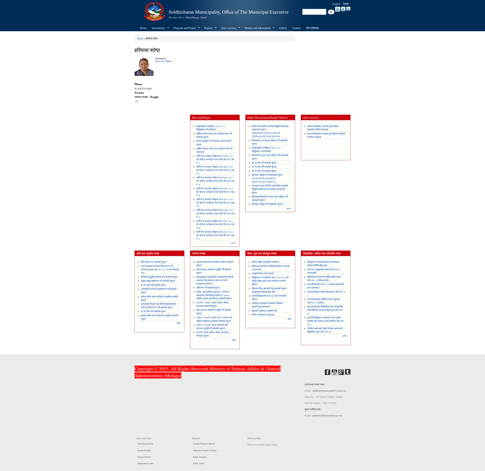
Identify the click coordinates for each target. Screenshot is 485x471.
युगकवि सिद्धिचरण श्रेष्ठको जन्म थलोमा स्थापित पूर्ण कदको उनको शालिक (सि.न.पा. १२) (325, 321)
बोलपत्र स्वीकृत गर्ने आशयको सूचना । (268, 204)
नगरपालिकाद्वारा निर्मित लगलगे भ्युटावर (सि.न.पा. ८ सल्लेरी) (323, 301)
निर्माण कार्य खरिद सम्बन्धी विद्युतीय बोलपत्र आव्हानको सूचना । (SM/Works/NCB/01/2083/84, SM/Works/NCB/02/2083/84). (270, 131)
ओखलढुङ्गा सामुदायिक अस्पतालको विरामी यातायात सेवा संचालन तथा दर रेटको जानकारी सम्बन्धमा (214, 280)
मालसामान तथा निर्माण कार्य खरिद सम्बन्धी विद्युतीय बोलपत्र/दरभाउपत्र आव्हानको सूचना (270, 189)
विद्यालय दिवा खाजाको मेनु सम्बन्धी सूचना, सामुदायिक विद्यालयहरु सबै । (269, 290)
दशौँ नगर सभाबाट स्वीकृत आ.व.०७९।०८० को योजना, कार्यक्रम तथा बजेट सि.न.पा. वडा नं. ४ (215, 192)
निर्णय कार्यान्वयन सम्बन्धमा (263, 314)
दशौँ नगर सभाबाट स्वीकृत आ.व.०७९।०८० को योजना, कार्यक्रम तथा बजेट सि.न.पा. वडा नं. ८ (215, 235)
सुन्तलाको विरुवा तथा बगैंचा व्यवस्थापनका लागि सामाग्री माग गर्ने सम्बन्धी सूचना (158, 305)
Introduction (157, 28)
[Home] (155, 11)
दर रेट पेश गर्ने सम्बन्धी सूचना (264, 162)
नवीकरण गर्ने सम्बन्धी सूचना (208, 287)
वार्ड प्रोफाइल (312, 28)
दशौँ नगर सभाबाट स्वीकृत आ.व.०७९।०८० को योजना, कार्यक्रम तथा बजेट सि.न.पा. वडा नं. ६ (215, 214)
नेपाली (346, 4)
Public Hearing (199, 456)
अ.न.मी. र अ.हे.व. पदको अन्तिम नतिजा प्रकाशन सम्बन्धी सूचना (212, 304)
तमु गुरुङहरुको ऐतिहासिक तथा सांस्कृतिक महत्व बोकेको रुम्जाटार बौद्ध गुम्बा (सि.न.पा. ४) (325, 310)
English (336, 4)
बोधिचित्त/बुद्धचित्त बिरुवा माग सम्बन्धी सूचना (159, 277)
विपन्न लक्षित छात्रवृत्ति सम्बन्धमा (265, 262)
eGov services (227, 28)
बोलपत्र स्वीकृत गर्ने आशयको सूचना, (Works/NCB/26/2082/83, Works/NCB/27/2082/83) (267, 178)
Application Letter (145, 463)
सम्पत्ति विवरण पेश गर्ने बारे (263, 273)
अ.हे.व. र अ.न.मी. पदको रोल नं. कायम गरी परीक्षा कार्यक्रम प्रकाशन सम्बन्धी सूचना (214, 319)
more (233, 242)
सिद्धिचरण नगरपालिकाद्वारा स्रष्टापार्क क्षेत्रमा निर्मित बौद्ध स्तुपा (323, 263)
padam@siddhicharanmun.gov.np (327, 415)
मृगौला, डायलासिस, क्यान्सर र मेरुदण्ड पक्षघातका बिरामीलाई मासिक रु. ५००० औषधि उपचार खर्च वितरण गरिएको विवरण (214, 295)
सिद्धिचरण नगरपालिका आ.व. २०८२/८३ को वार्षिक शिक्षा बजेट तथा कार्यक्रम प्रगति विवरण (270, 281)
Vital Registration (145, 443)
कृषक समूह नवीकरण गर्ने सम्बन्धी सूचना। (158, 281)
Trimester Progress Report (204, 450)
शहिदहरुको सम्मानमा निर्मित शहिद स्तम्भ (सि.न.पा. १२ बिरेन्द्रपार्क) (324, 278)
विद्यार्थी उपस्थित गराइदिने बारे (264, 310)
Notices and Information (256, 28)
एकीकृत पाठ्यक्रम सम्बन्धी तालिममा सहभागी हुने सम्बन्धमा (267, 305)
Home (143, 28)
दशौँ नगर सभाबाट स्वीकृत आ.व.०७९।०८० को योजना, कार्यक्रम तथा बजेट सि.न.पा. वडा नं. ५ (215, 203)
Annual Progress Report (204, 443)
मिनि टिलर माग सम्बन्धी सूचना (154, 262)
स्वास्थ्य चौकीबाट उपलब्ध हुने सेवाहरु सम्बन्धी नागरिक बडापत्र (322, 128)
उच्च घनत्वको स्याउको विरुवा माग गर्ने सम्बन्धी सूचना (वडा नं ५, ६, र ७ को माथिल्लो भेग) (160, 270)
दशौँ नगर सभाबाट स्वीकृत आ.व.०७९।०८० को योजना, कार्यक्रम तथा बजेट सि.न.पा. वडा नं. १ (215, 159)
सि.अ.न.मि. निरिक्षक (163, 61)
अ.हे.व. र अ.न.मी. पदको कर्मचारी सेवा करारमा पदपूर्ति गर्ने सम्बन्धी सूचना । (212, 326)
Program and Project (183, 28)
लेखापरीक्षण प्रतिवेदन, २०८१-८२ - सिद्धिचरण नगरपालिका (211, 128)
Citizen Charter (144, 456)
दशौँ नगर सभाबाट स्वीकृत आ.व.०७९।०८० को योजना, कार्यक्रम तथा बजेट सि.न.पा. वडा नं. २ (215, 170)
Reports (207, 28)
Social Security (144, 450)
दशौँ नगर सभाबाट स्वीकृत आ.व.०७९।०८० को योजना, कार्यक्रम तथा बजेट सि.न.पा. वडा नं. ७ (215, 225)
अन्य (178, 323)
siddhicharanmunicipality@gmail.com (329, 390)
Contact (297, 28)
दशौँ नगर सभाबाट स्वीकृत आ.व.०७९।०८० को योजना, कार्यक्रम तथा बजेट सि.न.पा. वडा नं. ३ (215, 181)
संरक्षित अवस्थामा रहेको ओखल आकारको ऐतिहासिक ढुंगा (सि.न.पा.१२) (325, 330)
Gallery (283, 28)
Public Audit (198, 463)
